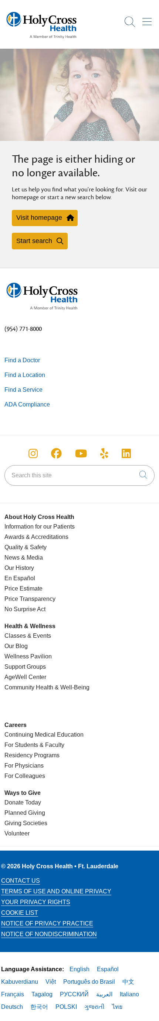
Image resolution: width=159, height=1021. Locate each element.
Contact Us (20, 881)
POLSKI (66, 1007)
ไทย (117, 1007)
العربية (104, 994)
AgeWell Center (25, 677)
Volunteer (17, 833)
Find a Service (23, 390)
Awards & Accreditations (36, 537)
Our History (19, 568)
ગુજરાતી (94, 1007)
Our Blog (16, 646)
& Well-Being (71, 687)
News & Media (23, 557)
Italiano (129, 994)
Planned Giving (24, 813)
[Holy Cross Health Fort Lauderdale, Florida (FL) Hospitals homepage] (41, 40)
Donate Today (22, 802)
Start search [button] (34, 241)
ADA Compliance (27, 404)
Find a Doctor (22, 360)
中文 (128, 982)
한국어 (39, 1007)
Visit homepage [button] (39, 217)
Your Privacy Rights (35, 902)
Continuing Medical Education (44, 734)
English (79, 969)
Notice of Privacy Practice (47, 923)
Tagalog (42, 994)
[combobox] (79, 475)
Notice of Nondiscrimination (49, 934)
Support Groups (25, 667)
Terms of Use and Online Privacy (56, 891)
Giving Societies (25, 823)
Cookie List (19, 913)
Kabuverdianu (19, 982)
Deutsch (12, 1007)
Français (12, 994)
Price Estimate (23, 588)
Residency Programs (32, 755)
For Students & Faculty (34, 745)
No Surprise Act (24, 609)
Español (108, 969)
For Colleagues (24, 776)
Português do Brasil (89, 982)
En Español (19, 578)
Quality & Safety (25, 547)
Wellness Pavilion (28, 656)
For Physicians (24, 765)
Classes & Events (27, 636)
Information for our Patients (39, 526)
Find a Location (24, 375)
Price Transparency (29, 599)
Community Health (28, 687)
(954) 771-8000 (23, 329)
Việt (50, 982)
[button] (148, 19)
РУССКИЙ (74, 994)
